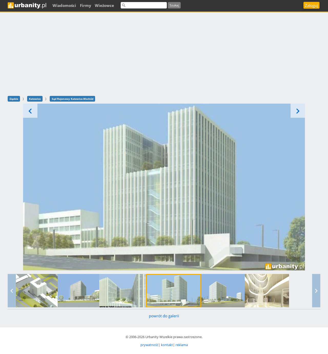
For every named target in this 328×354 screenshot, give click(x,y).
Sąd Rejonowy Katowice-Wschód (72, 99)
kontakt (167, 344)
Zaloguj (311, 5)
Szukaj (174, 5)
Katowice (35, 99)
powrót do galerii (164, 315)
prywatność (149, 344)
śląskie (13, 99)
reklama (182, 344)
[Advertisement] (164, 53)
